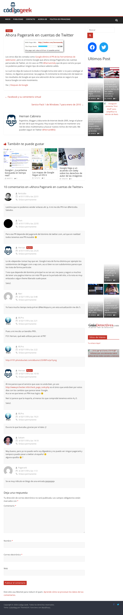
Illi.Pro (21, 317)
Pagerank (22, 467)
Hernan (21, 247)
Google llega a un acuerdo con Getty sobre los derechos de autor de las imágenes (71, 172)
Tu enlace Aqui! (94, 343)
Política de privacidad (60, 19)
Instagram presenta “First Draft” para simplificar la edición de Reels (111, 272)
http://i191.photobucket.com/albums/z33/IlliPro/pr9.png (31, 360)
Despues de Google (19, 85)
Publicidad (18, 19)
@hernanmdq (49, 63)
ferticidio (22, 193)
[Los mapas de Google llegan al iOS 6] (44, 149)
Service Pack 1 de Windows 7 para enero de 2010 (57, 104)
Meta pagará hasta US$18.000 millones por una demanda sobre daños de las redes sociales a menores (112, 86)
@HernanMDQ (48, 129)
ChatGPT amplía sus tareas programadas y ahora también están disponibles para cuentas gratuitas (96, 122)
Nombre (8, 540)
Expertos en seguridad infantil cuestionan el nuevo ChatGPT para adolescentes (112, 305)
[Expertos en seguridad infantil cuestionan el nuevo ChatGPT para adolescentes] (111, 285)
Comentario (10, 505)
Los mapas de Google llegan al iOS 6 (43, 174)
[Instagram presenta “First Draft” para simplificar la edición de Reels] (111, 103)
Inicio (7, 19)
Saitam (21, 437)
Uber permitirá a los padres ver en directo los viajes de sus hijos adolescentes (96, 90)
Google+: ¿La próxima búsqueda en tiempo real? (16, 173)
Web (6, 568)
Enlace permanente (27, 199)
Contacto (30, 19)
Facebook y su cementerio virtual (23, 96)
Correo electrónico (13, 554)
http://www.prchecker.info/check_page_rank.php (27, 387)
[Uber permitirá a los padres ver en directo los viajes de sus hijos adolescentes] (95, 69)
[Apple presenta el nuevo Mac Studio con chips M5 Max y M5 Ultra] (95, 285)
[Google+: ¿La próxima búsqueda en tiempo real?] (17, 149)
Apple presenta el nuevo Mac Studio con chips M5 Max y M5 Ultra (95, 308)
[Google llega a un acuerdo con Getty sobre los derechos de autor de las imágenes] (71, 149)
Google (9, 31)
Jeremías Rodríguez (107, 351)
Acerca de (42, 19)
